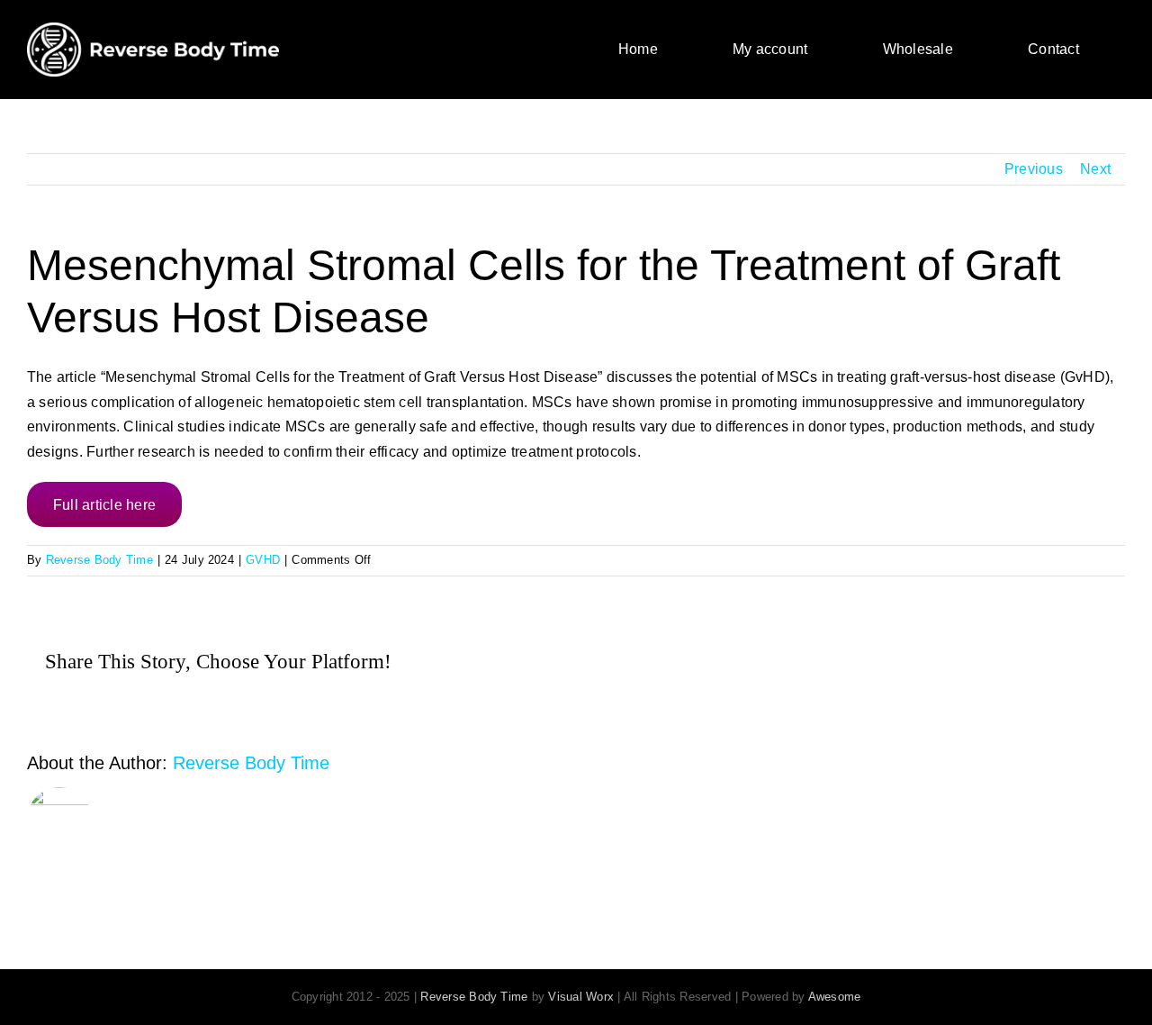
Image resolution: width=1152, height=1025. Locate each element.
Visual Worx (581, 996)
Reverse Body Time (99, 560)
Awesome (834, 996)
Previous (1033, 169)
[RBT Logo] (153, 29)
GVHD (263, 560)
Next (1095, 169)
